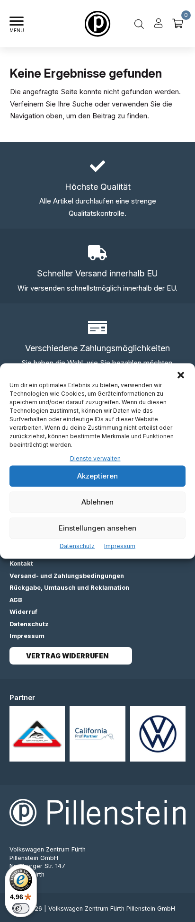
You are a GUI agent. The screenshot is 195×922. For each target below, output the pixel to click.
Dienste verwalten (95, 458)
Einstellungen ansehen (97, 527)
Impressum (119, 545)
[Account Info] (158, 24)
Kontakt (21, 563)
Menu (16, 30)
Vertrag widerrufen (67, 656)
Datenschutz (77, 545)
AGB (15, 599)
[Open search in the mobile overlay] (139, 23)
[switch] (20, 908)
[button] (181, 375)
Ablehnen (97, 501)
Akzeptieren (97, 475)
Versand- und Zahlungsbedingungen (66, 575)
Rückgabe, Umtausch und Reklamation (69, 587)
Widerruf (23, 611)
